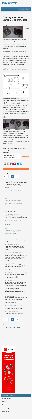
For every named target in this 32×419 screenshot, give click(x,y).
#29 (5, 280)
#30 (5, 305)
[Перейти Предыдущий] (7, 176)
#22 (5, 190)
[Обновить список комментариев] (10, 173)
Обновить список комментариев (12, 324)
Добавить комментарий (13, 327)
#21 (5, 181)
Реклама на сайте (6, 404)
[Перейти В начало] (4, 176)
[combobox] (24, 9)
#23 (5, 214)
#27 (5, 263)
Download (25, 156)
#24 (5, 220)
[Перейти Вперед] (15, 176)
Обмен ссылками (6, 398)
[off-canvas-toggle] (3, 9)
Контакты (4, 401)
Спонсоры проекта (7, 408)
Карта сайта (5, 411)
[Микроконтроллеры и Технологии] (9, 3)
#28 (5, 272)
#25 (5, 244)
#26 (5, 252)
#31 (5, 311)
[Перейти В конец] (17, 176)
